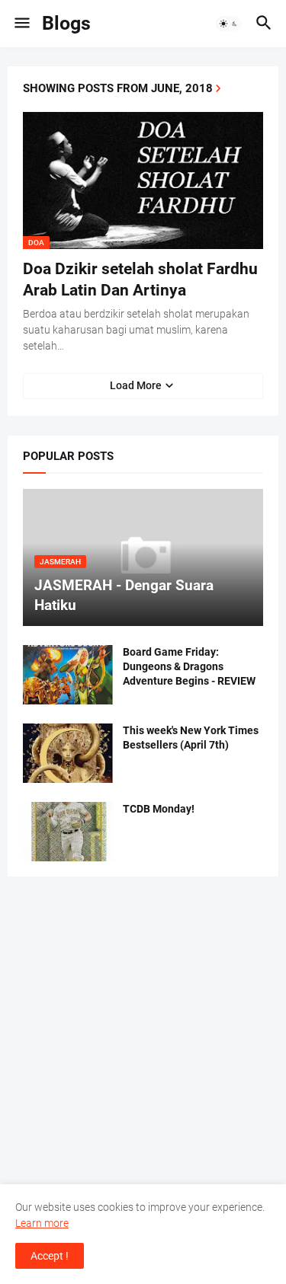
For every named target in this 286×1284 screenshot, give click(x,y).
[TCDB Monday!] (68, 831)
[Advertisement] (143, 1038)
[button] (21, 24)
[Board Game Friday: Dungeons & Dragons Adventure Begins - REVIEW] (68, 674)
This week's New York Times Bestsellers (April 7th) (191, 737)
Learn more (42, 1223)
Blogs (66, 23)
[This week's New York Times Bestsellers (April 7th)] (68, 753)
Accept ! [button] (50, 1256)
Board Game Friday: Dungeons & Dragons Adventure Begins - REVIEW (189, 666)
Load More (136, 385)
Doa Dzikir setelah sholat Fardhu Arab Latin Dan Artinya (140, 279)
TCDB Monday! (158, 809)
